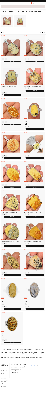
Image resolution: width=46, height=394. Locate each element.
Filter (4, 32)
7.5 (3, 337)
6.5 (25, 303)
